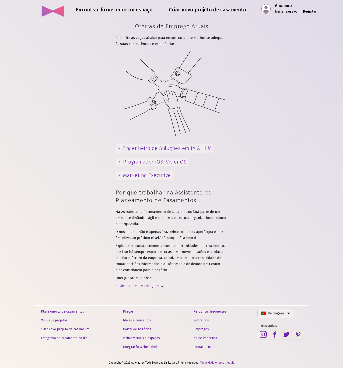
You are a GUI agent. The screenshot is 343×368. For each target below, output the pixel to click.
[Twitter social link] (286, 334)
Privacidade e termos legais (217, 362)
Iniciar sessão (286, 12)
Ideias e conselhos (137, 320)
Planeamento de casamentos (62, 311)
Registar (310, 12)
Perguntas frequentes (209, 311)
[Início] (53, 9)
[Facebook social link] (275, 334)
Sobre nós (201, 320)
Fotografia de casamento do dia (64, 338)
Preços (128, 311)
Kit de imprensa (205, 338)
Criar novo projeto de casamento (65, 329)
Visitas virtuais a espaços (141, 338)
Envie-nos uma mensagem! (137, 286)
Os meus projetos (54, 320)
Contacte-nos (203, 347)
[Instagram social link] (263, 334)
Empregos (201, 329)
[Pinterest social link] (298, 334)
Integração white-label (140, 347)
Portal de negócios (137, 329)
